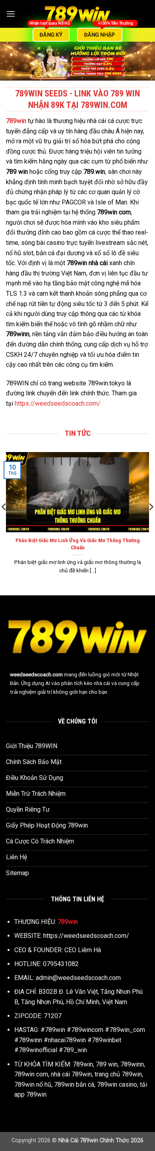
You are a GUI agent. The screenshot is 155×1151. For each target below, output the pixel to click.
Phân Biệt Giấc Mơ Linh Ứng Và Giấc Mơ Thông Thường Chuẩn (77, 543)
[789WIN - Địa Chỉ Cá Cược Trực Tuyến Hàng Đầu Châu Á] (77, 14)
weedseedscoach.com (36, 674)
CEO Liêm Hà (82, 950)
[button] (10, 13)
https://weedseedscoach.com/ (58, 403)
